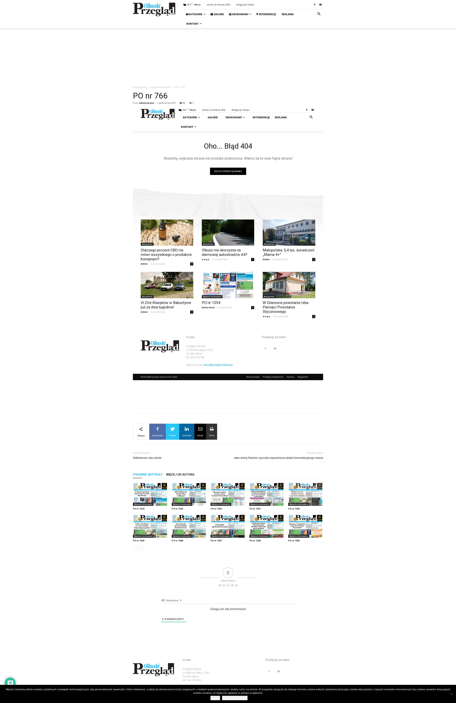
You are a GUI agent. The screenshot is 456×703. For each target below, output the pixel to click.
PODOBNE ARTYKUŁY (147, 474)
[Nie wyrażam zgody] (451, 694)
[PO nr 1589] (150, 526)
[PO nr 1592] (228, 494)
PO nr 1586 (255, 540)
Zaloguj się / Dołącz (245, 4)
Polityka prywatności (234, 698)
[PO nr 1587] (228, 526)
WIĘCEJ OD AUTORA (180, 474)
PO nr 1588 (177, 540)
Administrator (146, 103)
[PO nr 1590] (305, 494)
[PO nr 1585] (305, 526)
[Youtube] (320, 4)
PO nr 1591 (255, 508)
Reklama (287, 14)
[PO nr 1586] (266, 526)
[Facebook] (314, 4)
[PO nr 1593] (189, 494)
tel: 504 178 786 (192, 680)
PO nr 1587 (216, 540)
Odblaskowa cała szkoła (147, 457)
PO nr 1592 (216, 508)
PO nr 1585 (294, 540)
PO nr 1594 (138, 508)
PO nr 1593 (177, 508)
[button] (319, 14)
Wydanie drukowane (161, 87)
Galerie (218, 14)
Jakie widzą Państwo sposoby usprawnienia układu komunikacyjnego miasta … (278, 459)
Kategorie (195, 14)
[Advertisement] (228, 55)
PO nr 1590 (294, 508)
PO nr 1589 (138, 540)
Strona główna (140, 87)
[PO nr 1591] (266, 494)
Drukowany (239, 14)
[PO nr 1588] (189, 526)
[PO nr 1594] (150, 494)
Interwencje (267, 14)
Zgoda (215, 698)
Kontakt (192, 23)
